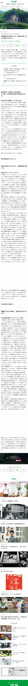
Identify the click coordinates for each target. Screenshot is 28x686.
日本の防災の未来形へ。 (11, 78)
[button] (4, 45)
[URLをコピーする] (24, 45)
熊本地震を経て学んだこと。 (12, 72)
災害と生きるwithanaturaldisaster (7, 41)
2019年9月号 (18, 41)
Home (2, 5)
